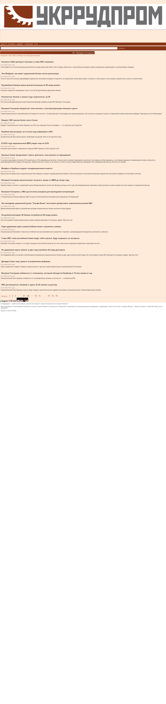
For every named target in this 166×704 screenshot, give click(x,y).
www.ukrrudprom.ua (44, 306)
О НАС (36, 44)
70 (36, 296)
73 (49, 296)
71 (40, 296)
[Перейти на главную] (83, 42)
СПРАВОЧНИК (29, 44)
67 (24, 296)
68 (28, 296)
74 (53, 296)
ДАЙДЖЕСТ (20, 44)
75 (57, 296)
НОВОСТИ (4, 44)
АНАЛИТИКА (12, 44)
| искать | (121, 48)
